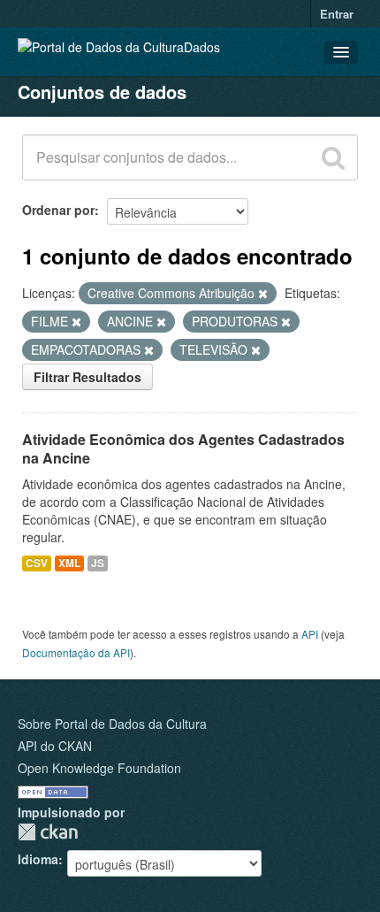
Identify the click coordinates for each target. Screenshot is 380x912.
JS (97, 563)
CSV (37, 563)
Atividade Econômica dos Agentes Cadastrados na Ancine (183, 448)
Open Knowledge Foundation (99, 768)
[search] (333, 157)
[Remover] (263, 294)
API (309, 633)
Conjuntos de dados (102, 91)
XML (69, 563)
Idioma (38, 859)
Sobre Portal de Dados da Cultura (112, 723)
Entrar (336, 13)
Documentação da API (76, 652)
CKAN (48, 832)
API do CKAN (55, 746)
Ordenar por (58, 209)
